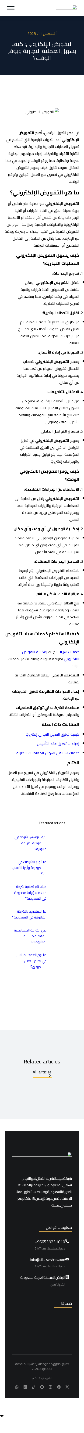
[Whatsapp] (17, 1387)
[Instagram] (50, 1387)
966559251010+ (50, 1242)
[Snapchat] (42, 1387)
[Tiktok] (33, 1387)
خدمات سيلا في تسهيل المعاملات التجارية (47, 752)
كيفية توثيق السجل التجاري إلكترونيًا (52, 734)
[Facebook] (59, 1387)
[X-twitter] (67, 1387)
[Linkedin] (25, 1387)
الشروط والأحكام (42, 1378)
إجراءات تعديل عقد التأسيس (58, 743)
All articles (42, 1073)
